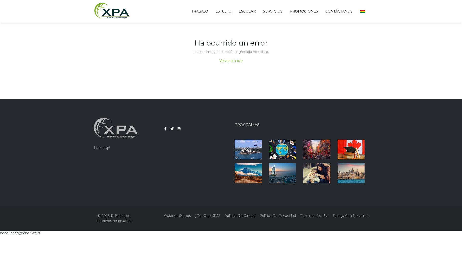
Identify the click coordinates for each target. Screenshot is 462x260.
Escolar (247, 11)
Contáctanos (339, 11)
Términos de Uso (314, 216)
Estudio (223, 11)
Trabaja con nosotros (350, 216)
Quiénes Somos (177, 216)
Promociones (304, 11)
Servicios (272, 11)
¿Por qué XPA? (207, 216)
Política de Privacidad (277, 216)
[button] (362, 11)
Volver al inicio (231, 60)
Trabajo (200, 11)
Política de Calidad (240, 216)
